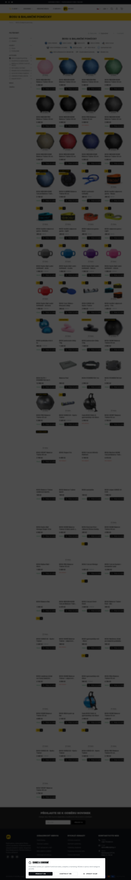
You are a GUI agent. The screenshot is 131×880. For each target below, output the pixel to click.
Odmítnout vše (65, 874)
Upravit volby (91, 874)
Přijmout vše (40, 874)
